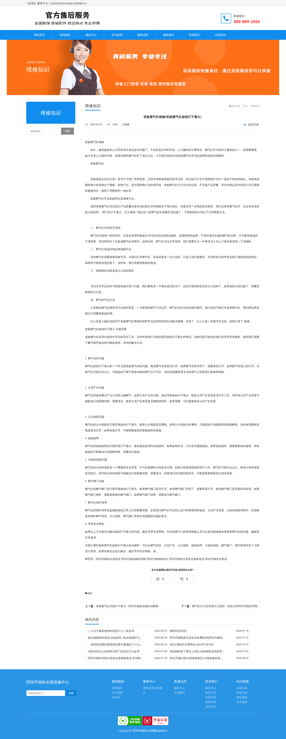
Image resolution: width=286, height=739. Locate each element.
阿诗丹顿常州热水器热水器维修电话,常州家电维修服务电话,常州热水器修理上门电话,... (115, 658)
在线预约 (179, 692)
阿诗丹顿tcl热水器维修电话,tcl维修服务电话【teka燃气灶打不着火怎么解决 (197, 658)
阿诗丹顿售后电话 (216, 559)
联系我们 (194, 35)
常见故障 (116, 35)
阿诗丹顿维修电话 (157, 559)
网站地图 (241, 697)
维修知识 (255, 106)
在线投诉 (220, 35)
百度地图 (241, 702)
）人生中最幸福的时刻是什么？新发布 (111, 631)
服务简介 (210, 688)
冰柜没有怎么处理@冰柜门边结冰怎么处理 (113, 651)
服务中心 (91, 35)
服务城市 (210, 706)
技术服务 (117, 688)
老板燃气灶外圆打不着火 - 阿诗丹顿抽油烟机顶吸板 (121, 606)
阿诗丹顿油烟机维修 (133, 559)
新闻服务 (65, 35)
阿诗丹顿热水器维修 (145, 730)
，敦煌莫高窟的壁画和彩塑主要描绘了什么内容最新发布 (115, 644)
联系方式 (210, 692)
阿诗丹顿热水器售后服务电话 (186, 559)
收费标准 (210, 702)
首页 (245, 106)
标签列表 (241, 692)
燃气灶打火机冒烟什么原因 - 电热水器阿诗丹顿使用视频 (220, 606)
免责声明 (210, 697)
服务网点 (168, 35)
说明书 (116, 697)
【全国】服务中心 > (38, 3)
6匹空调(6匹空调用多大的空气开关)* (192, 644)
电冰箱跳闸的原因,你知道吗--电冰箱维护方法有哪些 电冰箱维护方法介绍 (115, 637)
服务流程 (142, 35)
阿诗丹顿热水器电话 (108, 559)
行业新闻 (117, 692)
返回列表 (253, 124)
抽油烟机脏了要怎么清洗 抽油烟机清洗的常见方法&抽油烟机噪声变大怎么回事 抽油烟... (197, 651)
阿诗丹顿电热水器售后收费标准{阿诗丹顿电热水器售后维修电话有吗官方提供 (197, 637)
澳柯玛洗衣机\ (178, 631)
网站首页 (39, 35)
